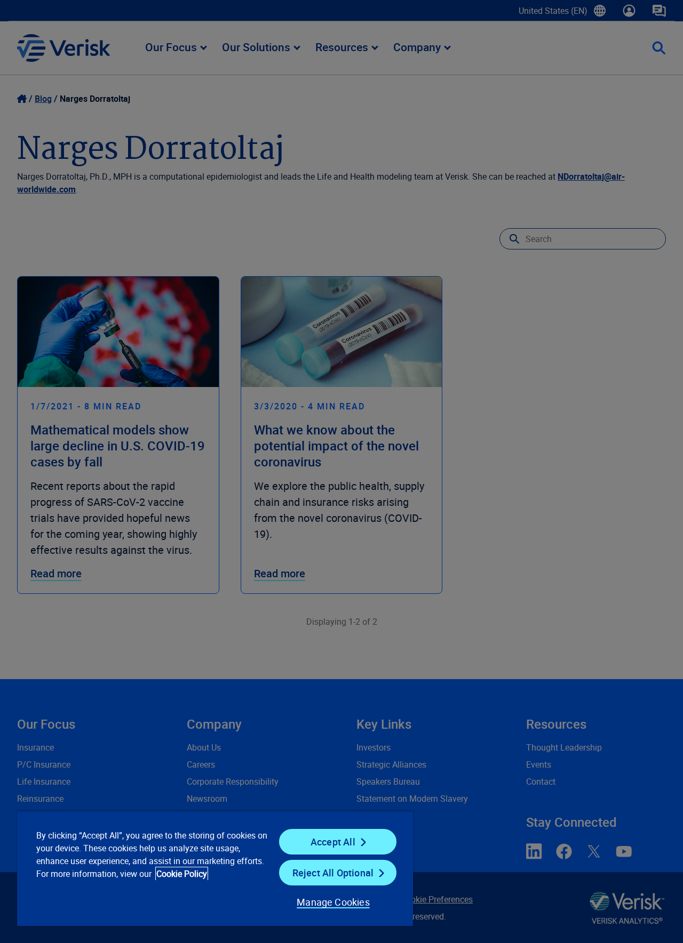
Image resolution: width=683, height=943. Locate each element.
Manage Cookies (333, 902)
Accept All (333, 841)
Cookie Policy (181, 874)
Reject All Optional (333, 872)
